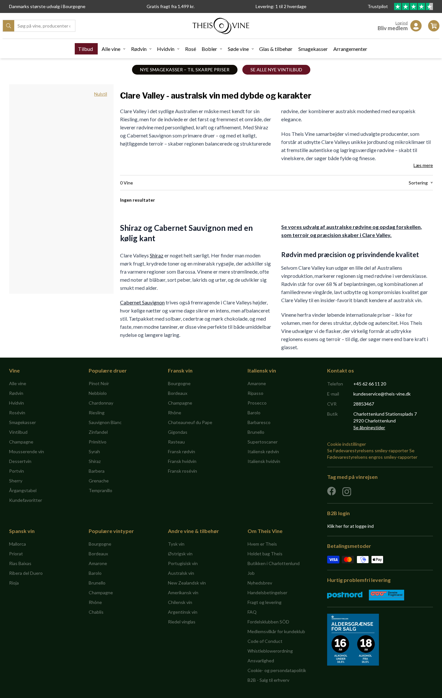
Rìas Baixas (20, 563)
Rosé (190, 49)
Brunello (256, 432)
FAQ (252, 612)
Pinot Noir (99, 383)
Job (251, 573)
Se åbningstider (369, 427)
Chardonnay (101, 403)
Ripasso (255, 393)
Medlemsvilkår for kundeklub (276, 631)
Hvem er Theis (262, 544)
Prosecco (257, 403)
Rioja (14, 583)
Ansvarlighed (261, 660)
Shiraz (156, 255)
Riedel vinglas (181, 621)
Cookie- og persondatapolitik (277, 670)
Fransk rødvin (181, 451)
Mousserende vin (26, 451)
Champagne (21, 441)
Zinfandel (98, 432)
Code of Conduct (265, 641)
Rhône (174, 412)
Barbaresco (259, 422)
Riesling (97, 412)
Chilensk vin (180, 602)
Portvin (16, 471)
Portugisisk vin (183, 563)
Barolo (254, 412)
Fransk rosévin (182, 471)
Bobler (209, 49)
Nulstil (100, 94)
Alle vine (111, 49)
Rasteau (176, 441)
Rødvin (139, 49)
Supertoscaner (263, 441)
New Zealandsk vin (187, 583)
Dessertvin (20, 461)
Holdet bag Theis (265, 553)
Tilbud (85, 49)
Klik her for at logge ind (350, 526)
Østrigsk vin (180, 553)
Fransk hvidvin (182, 461)
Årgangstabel (23, 490)
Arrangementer (350, 49)
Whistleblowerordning (270, 651)
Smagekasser (313, 49)
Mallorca (17, 544)
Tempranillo (100, 490)
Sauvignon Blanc (105, 422)
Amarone (257, 383)
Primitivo (97, 441)
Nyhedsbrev (260, 583)
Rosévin (17, 412)
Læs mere (423, 165)
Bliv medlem (393, 28)
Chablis (96, 612)
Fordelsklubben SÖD (268, 621)
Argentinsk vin (182, 612)
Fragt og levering (265, 602)
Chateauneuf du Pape (190, 422)
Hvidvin (165, 49)
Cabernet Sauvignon (142, 302)
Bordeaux (177, 393)
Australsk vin (181, 573)
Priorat (16, 553)
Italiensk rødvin (263, 451)
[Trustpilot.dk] (413, 6)
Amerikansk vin (183, 592)
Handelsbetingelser (267, 592)
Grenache (99, 480)
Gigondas (177, 432)
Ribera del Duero (26, 573)
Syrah (94, 451)
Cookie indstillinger (346, 444)
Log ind (401, 22)
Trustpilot (378, 6)
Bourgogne (179, 383)
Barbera (97, 471)
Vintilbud (18, 432)
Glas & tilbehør (276, 49)
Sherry (15, 480)
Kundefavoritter (25, 500)
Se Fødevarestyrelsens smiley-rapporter (367, 450)
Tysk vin (176, 544)
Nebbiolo (98, 393)
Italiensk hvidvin (264, 461)
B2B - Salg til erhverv (268, 680)
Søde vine (238, 49)
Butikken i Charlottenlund (274, 563)
